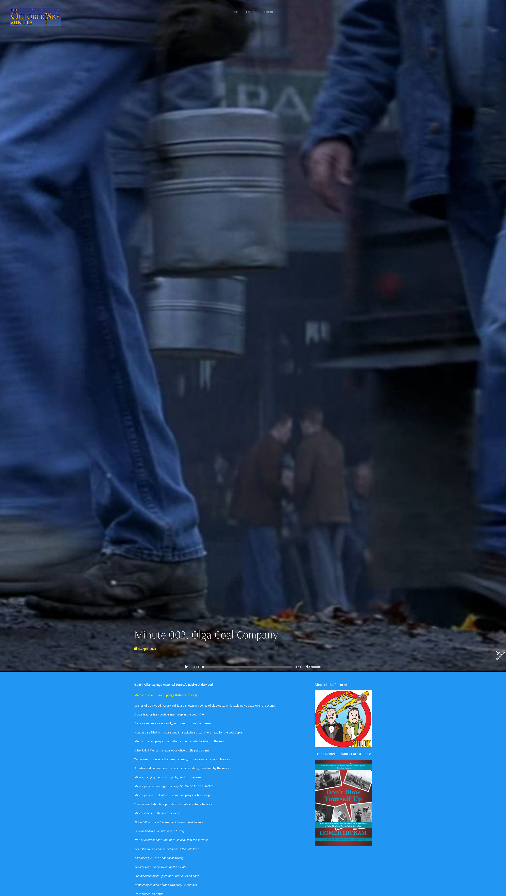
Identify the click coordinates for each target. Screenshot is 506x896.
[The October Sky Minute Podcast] (35, 16)
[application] (253, 667)
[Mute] (308, 667)
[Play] (186, 667)
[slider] (247, 667)
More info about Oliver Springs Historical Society (165, 695)
